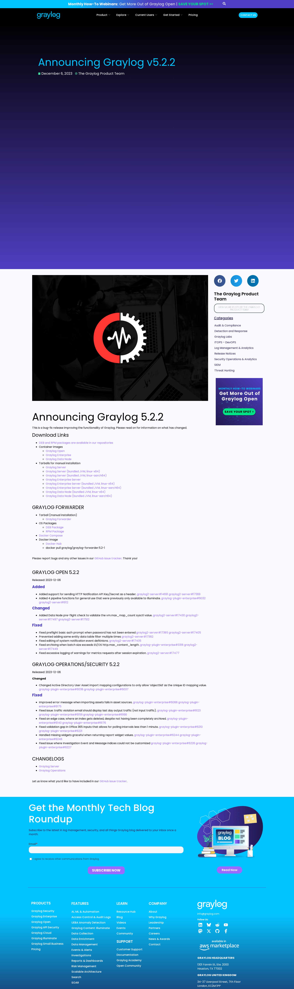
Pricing (193, 15)
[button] (220, 281)
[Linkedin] (200, 925)
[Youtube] (226, 925)
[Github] (217, 931)
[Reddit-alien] (217, 925)
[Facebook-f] (226, 931)
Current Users (144, 15)
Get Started (171, 15)
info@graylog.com (208, 914)
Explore (121, 15)
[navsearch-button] (224, 4)
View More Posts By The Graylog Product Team (239, 308)
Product (101, 15)
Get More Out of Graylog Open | (140, 4)
